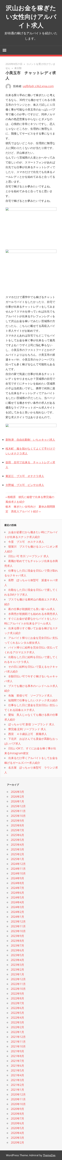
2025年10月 (18, 816)
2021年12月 (18, 1037)
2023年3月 (17, 965)
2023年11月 (18, 926)
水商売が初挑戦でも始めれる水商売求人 (33, 614)
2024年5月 (17, 897)
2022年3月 (17, 1022)
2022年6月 (17, 1008)
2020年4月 (17, 1133)
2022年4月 (17, 1017)
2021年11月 (18, 1041)
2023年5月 (17, 955)
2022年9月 (17, 993)
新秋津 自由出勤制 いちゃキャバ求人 (30, 440)
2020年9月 (17, 1109)
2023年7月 (17, 945)
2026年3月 (17, 792)
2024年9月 (17, 878)
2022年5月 (17, 1013)
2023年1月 (17, 974)
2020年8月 (17, 1114)
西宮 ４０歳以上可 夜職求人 (27, 734)
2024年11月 (18, 869)
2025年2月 (17, 854)
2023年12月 (18, 921)
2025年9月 (17, 820)
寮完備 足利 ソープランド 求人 (27, 729)
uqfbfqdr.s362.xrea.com (38, 86)
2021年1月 (17, 1090)
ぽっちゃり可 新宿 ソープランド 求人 (31, 724)
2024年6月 (17, 893)
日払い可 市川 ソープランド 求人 (28, 556)
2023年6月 (17, 950)
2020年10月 (18, 1104)
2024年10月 (18, 873)
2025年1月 (17, 859)
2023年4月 (17, 960)
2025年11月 (18, 811)
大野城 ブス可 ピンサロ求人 (25, 485)
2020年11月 (18, 1099)
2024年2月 (17, 912)
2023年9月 (17, 936)
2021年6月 (17, 1066)
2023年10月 (18, 931)
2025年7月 (17, 830)
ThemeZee (49, 1155)
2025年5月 (17, 840)
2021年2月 (17, 1085)
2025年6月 (17, 835)
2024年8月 (17, 883)
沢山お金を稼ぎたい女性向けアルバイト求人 (31, 16)
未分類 (18, 68)
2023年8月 (17, 941)
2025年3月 (17, 849)
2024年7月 (17, 888)
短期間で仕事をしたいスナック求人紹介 (33, 700)
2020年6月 (17, 1123)
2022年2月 (17, 1027)
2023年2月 (17, 969)
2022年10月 (18, 989)
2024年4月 (17, 902)
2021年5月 (17, 1070)
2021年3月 (17, 1080)
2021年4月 (17, 1075)
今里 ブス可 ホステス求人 (26, 542)
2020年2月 (17, 1142)
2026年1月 (17, 801)
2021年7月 (17, 1061)
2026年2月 (17, 796)
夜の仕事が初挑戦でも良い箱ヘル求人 (31, 609)
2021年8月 (17, 1056)
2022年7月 (17, 1003)
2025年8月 (17, 825)
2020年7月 (17, 1118)
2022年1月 (17, 1032)
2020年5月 (17, 1128)
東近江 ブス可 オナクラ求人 (25, 476)
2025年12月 (18, 806)
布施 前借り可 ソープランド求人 (30, 695)
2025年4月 (17, 844)
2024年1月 (17, 917)
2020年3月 (17, 1138)
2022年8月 (17, 998)
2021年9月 (17, 1051)
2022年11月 (18, 984)
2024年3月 (17, 907)
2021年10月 (18, 1046)
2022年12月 (18, 979)
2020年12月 (18, 1094)
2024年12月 (18, 864)
